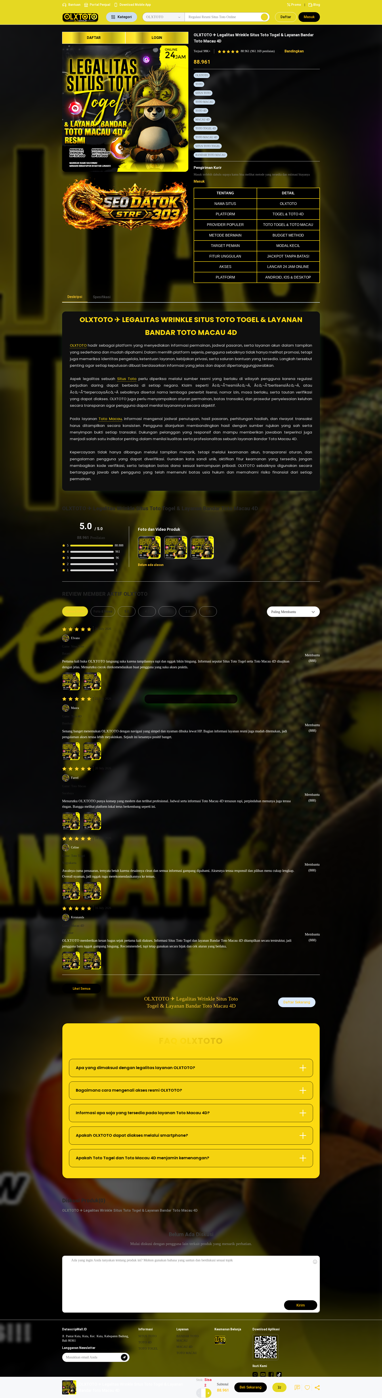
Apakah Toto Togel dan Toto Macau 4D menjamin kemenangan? (142, 1158)
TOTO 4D (200, 110)
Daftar (286, 17)
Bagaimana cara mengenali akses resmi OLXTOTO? (129, 1090)
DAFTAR (94, 38)
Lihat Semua (81, 988)
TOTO (198, 84)
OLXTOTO (201, 75)
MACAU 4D (202, 119)
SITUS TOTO (203, 93)
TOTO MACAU (204, 101)
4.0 (147, 611)
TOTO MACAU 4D (206, 137)
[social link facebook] (271, 1374)
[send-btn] (124, 1357)
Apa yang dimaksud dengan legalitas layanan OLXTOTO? (135, 1067)
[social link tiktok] (279, 1374)
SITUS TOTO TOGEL (207, 146)
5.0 (126, 611)
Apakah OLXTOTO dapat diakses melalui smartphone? (132, 1135)
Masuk (309, 17)
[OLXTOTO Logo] (81, 17)
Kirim (300, 1305)
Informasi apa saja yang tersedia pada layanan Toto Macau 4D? (143, 1112)
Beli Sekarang (251, 1387)
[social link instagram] (255, 1374)
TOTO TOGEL (148, 1348)
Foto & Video (103, 611)
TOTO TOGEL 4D (205, 128)
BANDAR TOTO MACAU (210, 155)
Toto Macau (110, 418)
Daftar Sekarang (296, 1002)
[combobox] (293, 611)
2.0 (187, 611)
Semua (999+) (75, 611)
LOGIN (157, 38)
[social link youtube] (263, 1374)
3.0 (167, 611)
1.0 (208, 611)
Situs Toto (127, 378)
